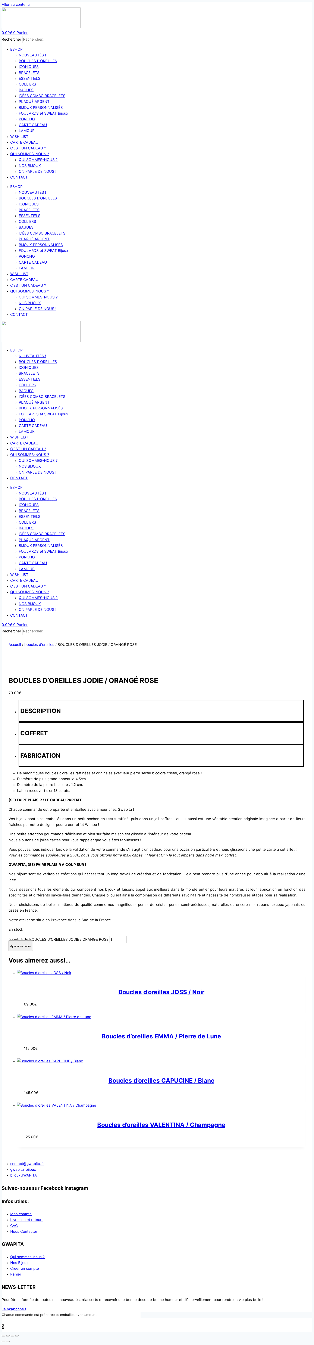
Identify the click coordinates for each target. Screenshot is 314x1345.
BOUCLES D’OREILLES (38, 61)
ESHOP (16, 49)
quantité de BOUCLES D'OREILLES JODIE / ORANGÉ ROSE (59, 939)
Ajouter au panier (20, 946)
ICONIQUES (29, 67)
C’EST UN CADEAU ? (28, 148)
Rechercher (12, 39)
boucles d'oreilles (39, 644)
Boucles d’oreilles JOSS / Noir (161, 992)
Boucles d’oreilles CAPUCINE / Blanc (161, 1080)
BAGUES (26, 90)
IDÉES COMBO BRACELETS (42, 96)
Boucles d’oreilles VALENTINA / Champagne (161, 1124)
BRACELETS (29, 73)
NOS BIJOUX (30, 166)
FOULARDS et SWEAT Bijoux (43, 113)
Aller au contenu (16, 4)
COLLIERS (27, 84)
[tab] (161, 711)
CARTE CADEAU (33, 125)
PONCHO (27, 119)
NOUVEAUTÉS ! (32, 55)
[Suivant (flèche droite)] (8, 1341)
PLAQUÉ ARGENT (34, 101)
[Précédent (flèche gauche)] (3, 1341)
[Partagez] (12, 1335)
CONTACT (19, 177)
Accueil (15, 644)
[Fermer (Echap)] (17, 1335)
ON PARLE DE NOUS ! (37, 171)
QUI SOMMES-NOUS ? (29, 154)
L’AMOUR (27, 130)
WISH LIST (19, 136)
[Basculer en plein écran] (8, 1335)
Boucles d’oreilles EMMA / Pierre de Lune (161, 1036)
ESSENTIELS (29, 78)
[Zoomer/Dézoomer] (3, 1335)
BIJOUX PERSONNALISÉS (41, 107)
